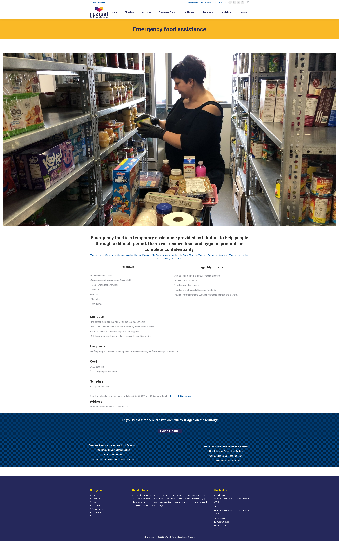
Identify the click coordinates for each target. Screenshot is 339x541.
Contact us (96, 516)
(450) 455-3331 (99, 2)
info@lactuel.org (223, 525)
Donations (96, 505)
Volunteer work (98, 509)
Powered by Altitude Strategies (183, 537)
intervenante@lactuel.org (180, 396)
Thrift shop (96, 512)
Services (95, 502)
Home (94, 495)
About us (96, 498)
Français (222, 2)
